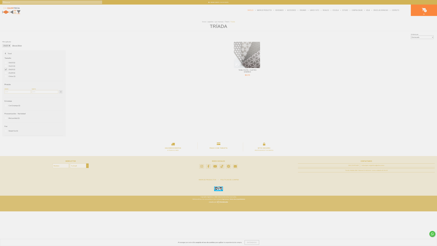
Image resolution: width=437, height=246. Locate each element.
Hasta (34, 89)
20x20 (5, 46)
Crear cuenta (214, 2)
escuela (335, 10)
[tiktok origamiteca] (221, 166)
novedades (279, 10)
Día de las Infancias (380, 10)
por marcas (219, 22)
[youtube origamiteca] (215, 166)
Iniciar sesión (224, 2)
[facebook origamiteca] (208, 166)
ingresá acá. (225, 199)
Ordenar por (414, 34)
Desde (6, 89)
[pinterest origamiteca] (228, 166)
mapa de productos (264, 10)
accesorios (291, 10)
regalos (325, 10)
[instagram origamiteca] (201, 166)
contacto (395, 10)
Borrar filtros (17, 45)
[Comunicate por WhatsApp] (432, 234)
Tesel (227, 22)
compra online (357, 10)
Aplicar (60, 92)
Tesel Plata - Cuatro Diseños (247, 71)
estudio (345, 10)
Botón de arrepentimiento (237, 199)
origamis (302, 10)
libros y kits (314, 10)
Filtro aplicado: (6, 42)
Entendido (252, 242)
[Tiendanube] (219, 202)
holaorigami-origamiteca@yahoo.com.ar (373, 165)
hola (368, 10)
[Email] (235, 166)
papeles (250, 10)
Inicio (204, 22)
